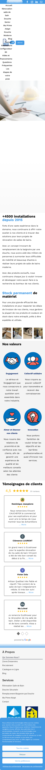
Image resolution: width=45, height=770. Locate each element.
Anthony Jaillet (22, 538)
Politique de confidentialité (12, 766)
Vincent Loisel (23, 504)
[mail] (41, 2)
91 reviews (34, 491)
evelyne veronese (22, 611)
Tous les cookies (22, 748)
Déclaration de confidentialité (32, 766)
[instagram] (32, 2)
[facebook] (27, 2)
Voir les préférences (22, 761)
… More (29, 522)
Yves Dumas (22, 574)
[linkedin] (36, 2)
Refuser (23, 755)
